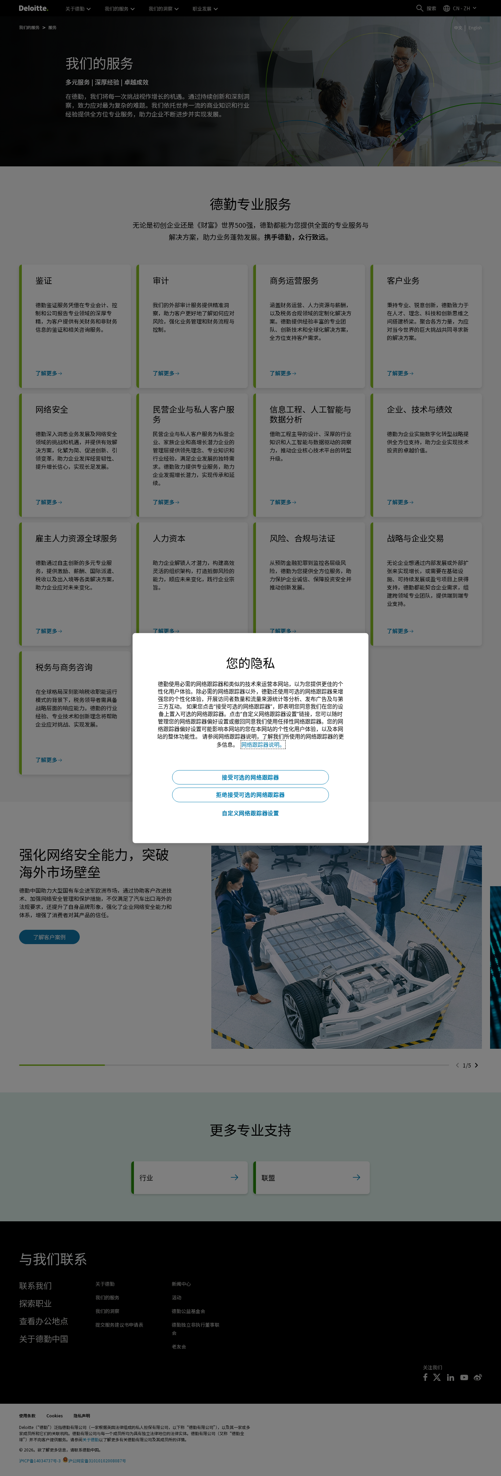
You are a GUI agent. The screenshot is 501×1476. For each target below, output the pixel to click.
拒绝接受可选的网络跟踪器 (250, 795)
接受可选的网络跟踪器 (250, 777)
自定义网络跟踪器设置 (250, 813)
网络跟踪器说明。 (263, 744)
